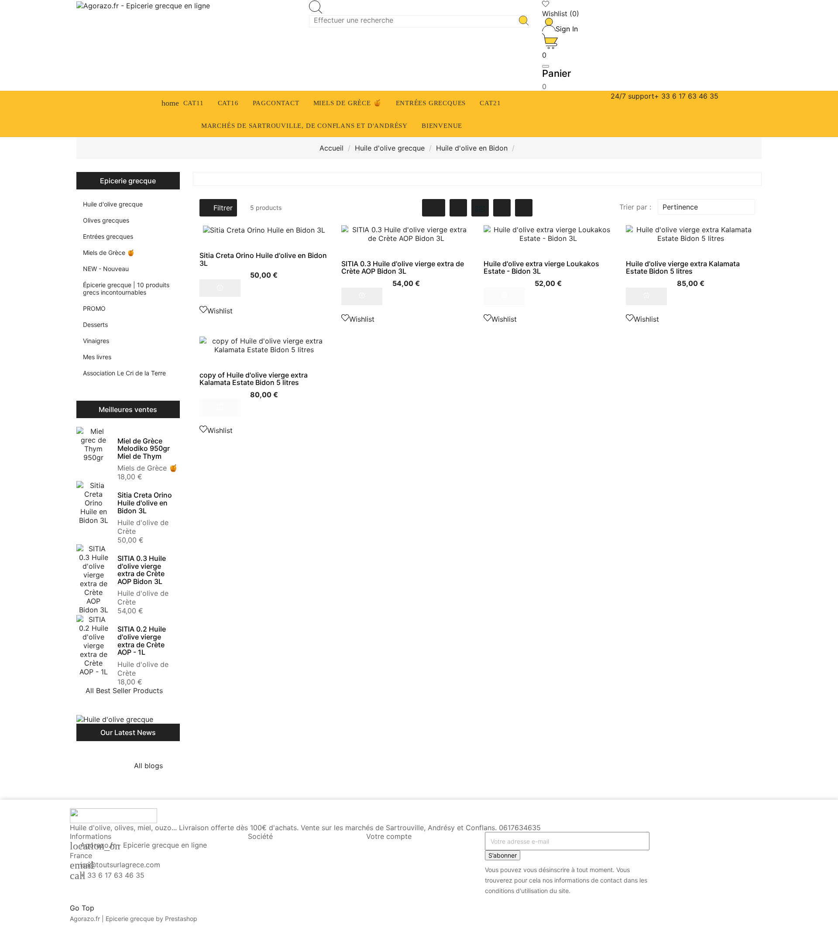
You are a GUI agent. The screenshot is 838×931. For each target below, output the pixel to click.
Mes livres (97, 357)
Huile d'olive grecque (113, 204)
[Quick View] (264, 301)
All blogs (153, 765)
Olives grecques (106, 220)
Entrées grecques (108, 236)
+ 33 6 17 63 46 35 (112, 875)
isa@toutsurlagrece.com (120, 864)
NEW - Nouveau (106, 268)
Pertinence (705, 207)
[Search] (524, 21)
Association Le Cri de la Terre (124, 373)
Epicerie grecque (128, 180)
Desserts (95, 324)
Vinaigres (96, 340)
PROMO (94, 308)
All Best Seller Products (129, 690)
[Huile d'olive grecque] (114, 719)
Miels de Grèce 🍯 (108, 252)
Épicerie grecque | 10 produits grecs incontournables (126, 288)
